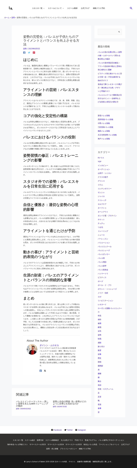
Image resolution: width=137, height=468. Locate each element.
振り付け (101, 346)
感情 (99, 343)
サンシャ (101, 192)
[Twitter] (29, 52)
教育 (99, 350)
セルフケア (102, 204)
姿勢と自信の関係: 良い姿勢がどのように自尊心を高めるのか (69, 402)
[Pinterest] (34, 52)
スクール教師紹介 (52, 440)
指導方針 (40, 440)
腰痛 (99, 373)
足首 (99, 397)
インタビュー (103, 165)
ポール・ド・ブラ (105, 285)
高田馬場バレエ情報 (105, 119)
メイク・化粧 (103, 293)
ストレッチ (102, 200)
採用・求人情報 (52, 449)
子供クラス (78, 440)
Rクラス (101, 158)
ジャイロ (101, 196)
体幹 (99, 319)
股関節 (100, 366)
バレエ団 (101, 258)
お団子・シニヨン (105, 173)
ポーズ (100, 281)
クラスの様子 (103, 177)
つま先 (100, 227)
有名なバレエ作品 (90, 444)
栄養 (99, 354)
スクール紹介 (30, 440)
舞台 (99, 381)
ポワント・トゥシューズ (107, 289)
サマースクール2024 (56, 444)
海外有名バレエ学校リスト (17, 444)
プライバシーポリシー (68, 449)
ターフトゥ (102, 208)
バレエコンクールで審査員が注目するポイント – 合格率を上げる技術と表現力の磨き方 (110, 98)
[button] (131, 8)
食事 (99, 408)
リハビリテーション (105, 300)
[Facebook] (24, 52)
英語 (99, 385)
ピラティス (102, 277)
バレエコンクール (105, 246)
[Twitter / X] (45, 370)
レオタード (102, 304)
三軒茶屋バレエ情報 (105, 127)
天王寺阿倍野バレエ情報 (107, 135)
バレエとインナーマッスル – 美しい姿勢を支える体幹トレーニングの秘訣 (32, 403)
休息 (99, 316)
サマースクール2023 (38, 444)
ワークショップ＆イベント (109, 444)
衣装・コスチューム (105, 389)
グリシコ (101, 181)
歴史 (99, 358)
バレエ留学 (102, 266)
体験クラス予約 (85, 449)
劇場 (99, 327)
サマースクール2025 (74, 444)
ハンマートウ (103, 273)
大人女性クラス (67, 440)
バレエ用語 (102, 262)
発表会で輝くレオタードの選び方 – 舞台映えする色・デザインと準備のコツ (110, 87)
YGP (99, 161)
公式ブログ (125, 444)
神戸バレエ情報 (104, 139)
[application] (43, 8)
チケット (101, 219)
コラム (100, 185)
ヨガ (99, 297)
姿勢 (25, 49)
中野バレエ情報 (104, 123)
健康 (99, 323)
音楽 (99, 404)
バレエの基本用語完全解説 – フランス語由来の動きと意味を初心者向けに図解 (110, 66)
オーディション (104, 169)
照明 (99, 362)
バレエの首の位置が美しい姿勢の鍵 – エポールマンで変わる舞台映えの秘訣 (110, 55)
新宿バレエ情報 (104, 115)
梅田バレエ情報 (104, 131)
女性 (99, 331)
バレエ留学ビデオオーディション (111, 440)
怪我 (99, 339)
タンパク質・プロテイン (107, 216)
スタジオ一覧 (18, 440)
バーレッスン (103, 239)
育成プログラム (91, 440)
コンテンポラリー (105, 189)
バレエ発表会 (103, 270)
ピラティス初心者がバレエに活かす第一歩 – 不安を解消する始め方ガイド (110, 76)
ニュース (101, 235)
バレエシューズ (104, 250)
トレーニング (103, 231)
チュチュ (101, 223)
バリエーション (104, 243)
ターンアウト (103, 212)
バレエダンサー (104, 254)
